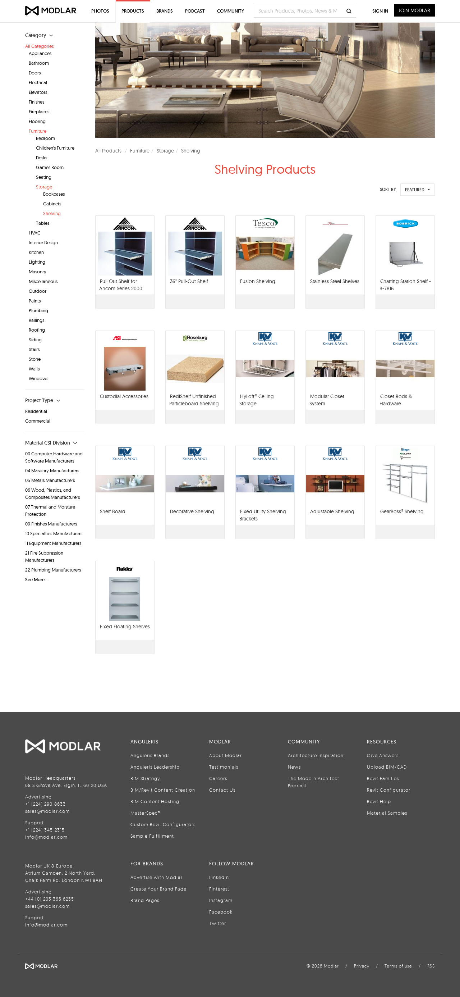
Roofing (37, 330)
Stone (35, 359)
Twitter (217, 923)
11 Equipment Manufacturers (53, 543)
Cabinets (52, 203)
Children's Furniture (55, 148)
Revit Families (383, 778)
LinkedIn (219, 877)
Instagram (221, 900)
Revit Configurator (388, 790)
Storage (44, 187)
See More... (36, 580)
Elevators (38, 92)
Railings (36, 320)
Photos (100, 11)
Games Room (50, 167)
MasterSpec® (145, 813)
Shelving (52, 213)
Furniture (37, 131)
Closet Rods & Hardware (396, 400)
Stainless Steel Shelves (334, 281)
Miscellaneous (43, 281)
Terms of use (398, 966)
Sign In (380, 11)
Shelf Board (112, 511)
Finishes (36, 102)
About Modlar (225, 755)
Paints (35, 301)
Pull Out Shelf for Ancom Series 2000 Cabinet (120, 288)
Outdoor (37, 291)
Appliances (40, 53)
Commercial (37, 421)
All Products (108, 150)
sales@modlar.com (47, 811)
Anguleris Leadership (155, 767)
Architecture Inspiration (316, 755)
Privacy (361, 966)
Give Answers (383, 755)
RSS (431, 966)
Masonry (37, 271)
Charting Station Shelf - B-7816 (405, 285)
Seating (43, 177)
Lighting (37, 262)
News (294, 767)
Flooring (37, 121)
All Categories (39, 46)
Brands (164, 11)
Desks (41, 157)
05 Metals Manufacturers (50, 480)
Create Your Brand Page (158, 889)
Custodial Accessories (124, 396)
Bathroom (39, 63)
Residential (36, 411)
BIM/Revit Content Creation (162, 790)
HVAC (35, 233)
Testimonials (223, 767)
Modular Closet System (326, 400)
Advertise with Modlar (156, 877)
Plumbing (38, 310)
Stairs (34, 349)
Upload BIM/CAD (387, 767)
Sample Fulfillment (152, 836)
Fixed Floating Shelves (125, 626)
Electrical (38, 82)
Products (132, 11)
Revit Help (379, 801)
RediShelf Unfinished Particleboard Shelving (194, 400)
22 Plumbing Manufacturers (53, 570)
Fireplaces (39, 111)
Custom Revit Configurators (163, 824)
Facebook (221, 912)
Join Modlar (414, 10)
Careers (218, 778)
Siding (35, 339)
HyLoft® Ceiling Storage (256, 400)
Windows (38, 378)
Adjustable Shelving (332, 511)
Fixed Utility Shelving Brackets (262, 515)
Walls (34, 369)
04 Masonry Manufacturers (52, 470)
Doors (35, 73)
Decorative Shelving (192, 511)
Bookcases (54, 194)
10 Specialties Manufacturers (53, 533)
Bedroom (45, 138)
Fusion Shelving (257, 281)
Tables (42, 223)
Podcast (195, 11)
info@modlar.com (46, 837)
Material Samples (387, 813)
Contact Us (222, 790)
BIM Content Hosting (154, 801)
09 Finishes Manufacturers (51, 524)
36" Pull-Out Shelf (189, 281)
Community (230, 11)
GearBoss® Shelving (402, 511)
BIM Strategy (145, 778)
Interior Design (43, 242)
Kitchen (36, 252)
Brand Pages (144, 900)
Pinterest (219, 889)
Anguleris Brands (150, 755)
